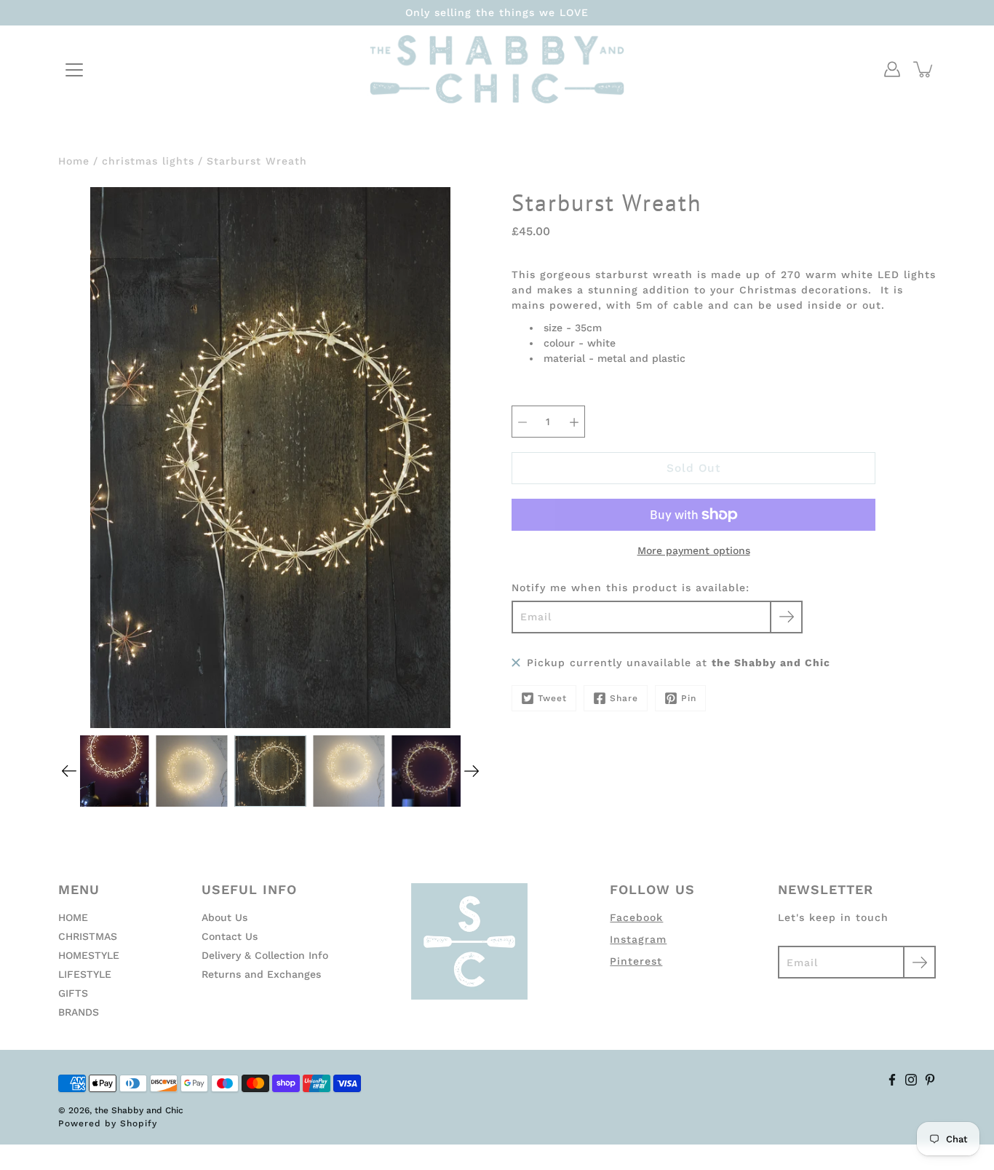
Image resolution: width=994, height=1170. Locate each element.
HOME (73, 917)
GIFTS (73, 993)
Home (74, 161)
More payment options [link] (693, 550)
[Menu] (74, 70)
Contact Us (230, 936)
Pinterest (636, 961)
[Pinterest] (930, 1080)
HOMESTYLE (88, 955)
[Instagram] (911, 1080)
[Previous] (69, 771)
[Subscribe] (786, 617)
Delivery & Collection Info (265, 955)
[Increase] (574, 422)
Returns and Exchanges (261, 974)
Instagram (638, 939)
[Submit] (919, 962)
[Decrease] (522, 422)
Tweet (552, 698)
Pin (688, 698)
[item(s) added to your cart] (924, 69)
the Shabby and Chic (139, 1110)
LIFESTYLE (84, 974)
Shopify (138, 1123)
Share (624, 698)
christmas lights (148, 161)
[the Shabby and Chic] (497, 69)
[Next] (471, 771)
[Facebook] (892, 1080)
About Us (224, 917)
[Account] (892, 69)
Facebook (636, 917)
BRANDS (78, 1012)
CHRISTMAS (87, 936)
